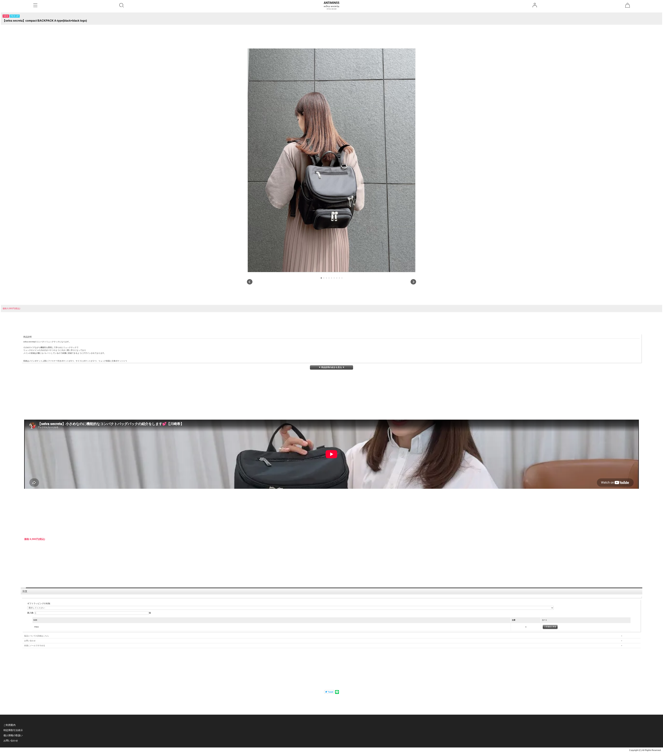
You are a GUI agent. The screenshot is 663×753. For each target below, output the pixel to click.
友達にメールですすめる (34, 645)
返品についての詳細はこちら (36, 636)
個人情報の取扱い (13, 735)
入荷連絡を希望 (550, 627)
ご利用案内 (9, 725)
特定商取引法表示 (13, 730)
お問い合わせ (30, 641)
